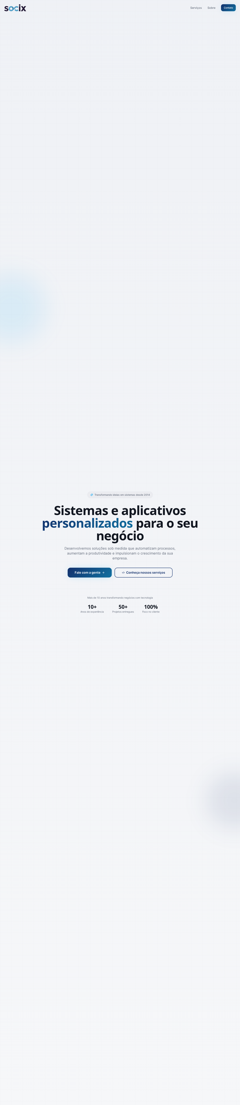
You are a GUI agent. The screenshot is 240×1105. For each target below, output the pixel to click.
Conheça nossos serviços (145, 572)
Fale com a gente (87, 572)
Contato (228, 7)
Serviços (196, 7)
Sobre (211, 7)
